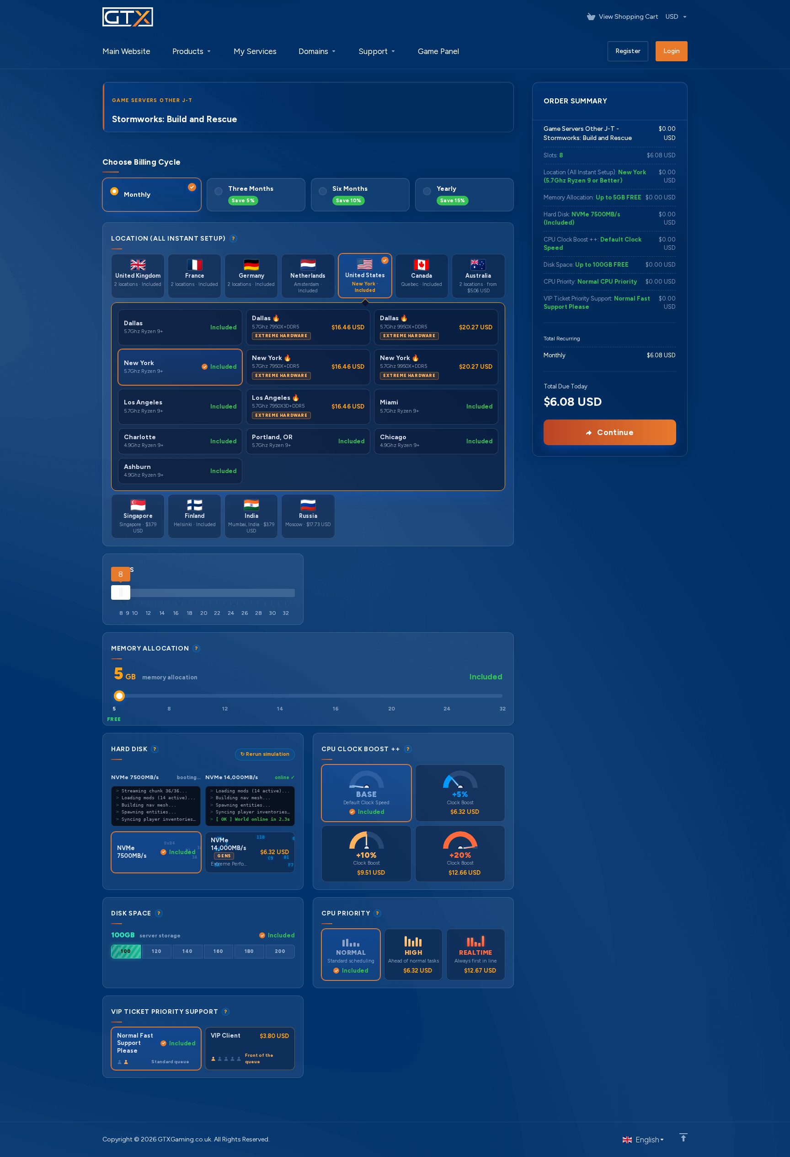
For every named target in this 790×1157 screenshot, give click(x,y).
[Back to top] (683, 1137)
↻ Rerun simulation (264, 754)
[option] (126, 951)
